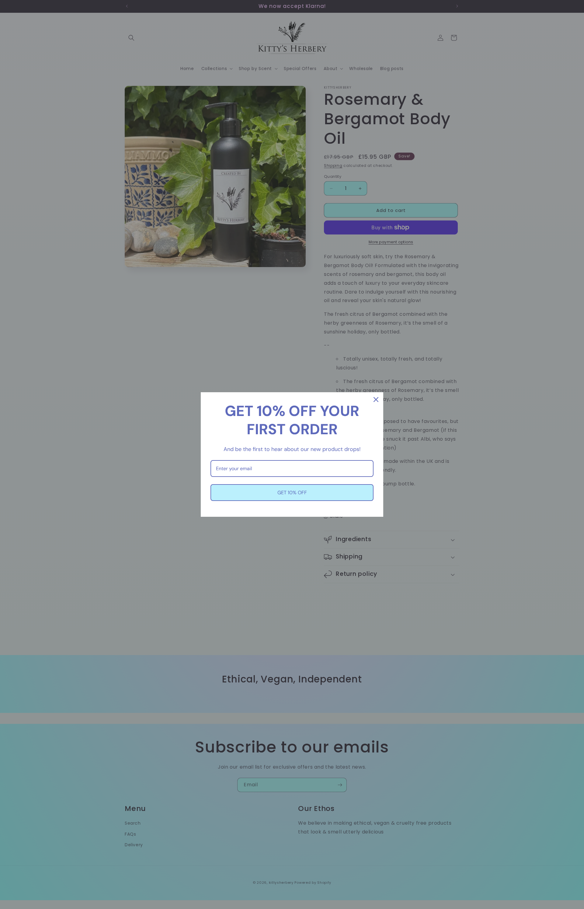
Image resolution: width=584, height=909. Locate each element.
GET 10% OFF (292, 492)
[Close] (376, 399)
